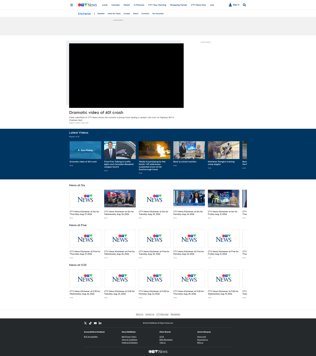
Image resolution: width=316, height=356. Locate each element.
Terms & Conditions (129, 340)
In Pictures (139, 5)
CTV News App (162, 314)
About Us (139, 314)
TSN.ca (162, 343)
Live (212, 5)
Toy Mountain (158, 14)
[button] (242, 157)
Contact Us (149, 314)
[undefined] (85, 153)
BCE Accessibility (91, 337)
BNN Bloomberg (166, 340)
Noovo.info (201, 337)
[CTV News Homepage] (87, 4)
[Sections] (71, 4)
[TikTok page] (90, 323)
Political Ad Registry (130, 343)
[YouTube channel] (95, 323)
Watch (127, 5)
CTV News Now (198, 5)
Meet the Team (114, 14)
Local (105, 5)
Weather (101, 14)
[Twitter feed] (85, 323)
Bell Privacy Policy (129, 337)
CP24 (161, 337)
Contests (145, 14)
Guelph (127, 14)
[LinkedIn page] (100, 323)
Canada (115, 5)
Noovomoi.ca (202, 340)
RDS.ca (200, 343)
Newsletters (175, 314)
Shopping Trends (178, 5)
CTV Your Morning (157, 5)
